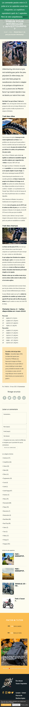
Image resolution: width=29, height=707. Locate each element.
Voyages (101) (6, 544)
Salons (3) (5, 527)
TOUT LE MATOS (16, 626)
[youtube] (9, 692)
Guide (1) (5, 486)
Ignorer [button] (25, 16)
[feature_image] (14, 652)
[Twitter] (9, 398)
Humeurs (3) (6, 495)
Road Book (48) (7, 519)
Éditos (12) (5, 474)
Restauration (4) (7, 515)
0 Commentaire (21, 386)
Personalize (16, 705)
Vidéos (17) (6, 536)
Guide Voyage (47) (7, 491)
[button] (3, 668)
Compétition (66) (7, 462)
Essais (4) (5, 482)
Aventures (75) (6, 458)
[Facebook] (4, 398)
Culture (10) (6, 466)
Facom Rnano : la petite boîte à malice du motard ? (14, 658)
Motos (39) (5, 499)
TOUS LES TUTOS (16, 633)
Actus (10, 32)
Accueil (5, 32)
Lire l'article (6, 663)
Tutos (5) (5, 531)
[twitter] (12, 692)
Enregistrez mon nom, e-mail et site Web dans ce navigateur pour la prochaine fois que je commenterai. (14, 442)
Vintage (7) (5, 540)
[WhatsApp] (19, 398)
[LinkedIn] (14, 398)
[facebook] (3, 692)
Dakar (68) (5, 470)
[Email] (24, 398)
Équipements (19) (7, 478)
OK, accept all (7, 705)
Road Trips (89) (6, 523)
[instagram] (6, 692)
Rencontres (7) (6, 511)
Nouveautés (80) (7, 503)
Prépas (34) (6, 507)
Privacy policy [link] (24, 705)
